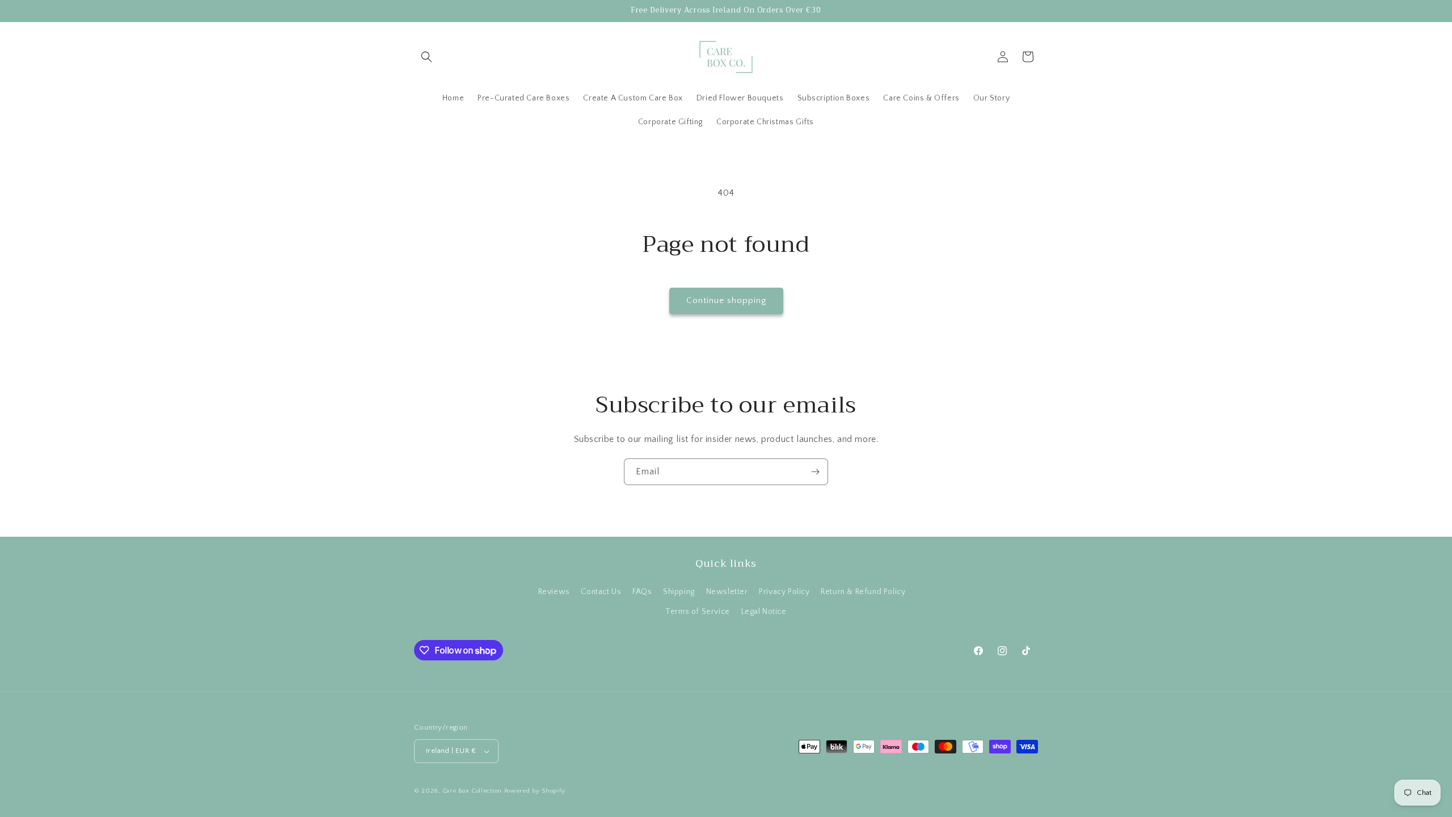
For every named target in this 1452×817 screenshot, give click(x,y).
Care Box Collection (472, 790)
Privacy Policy (784, 591)
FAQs (642, 591)
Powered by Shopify (534, 790)
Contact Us (601, 591)
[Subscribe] (815, 471)
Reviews (554, 591)
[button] (426, 56)
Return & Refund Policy (863, 591)
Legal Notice (764, 611)
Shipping (679, 591)
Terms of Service (697, 611)
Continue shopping (726, 300)
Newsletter (727, 591)
